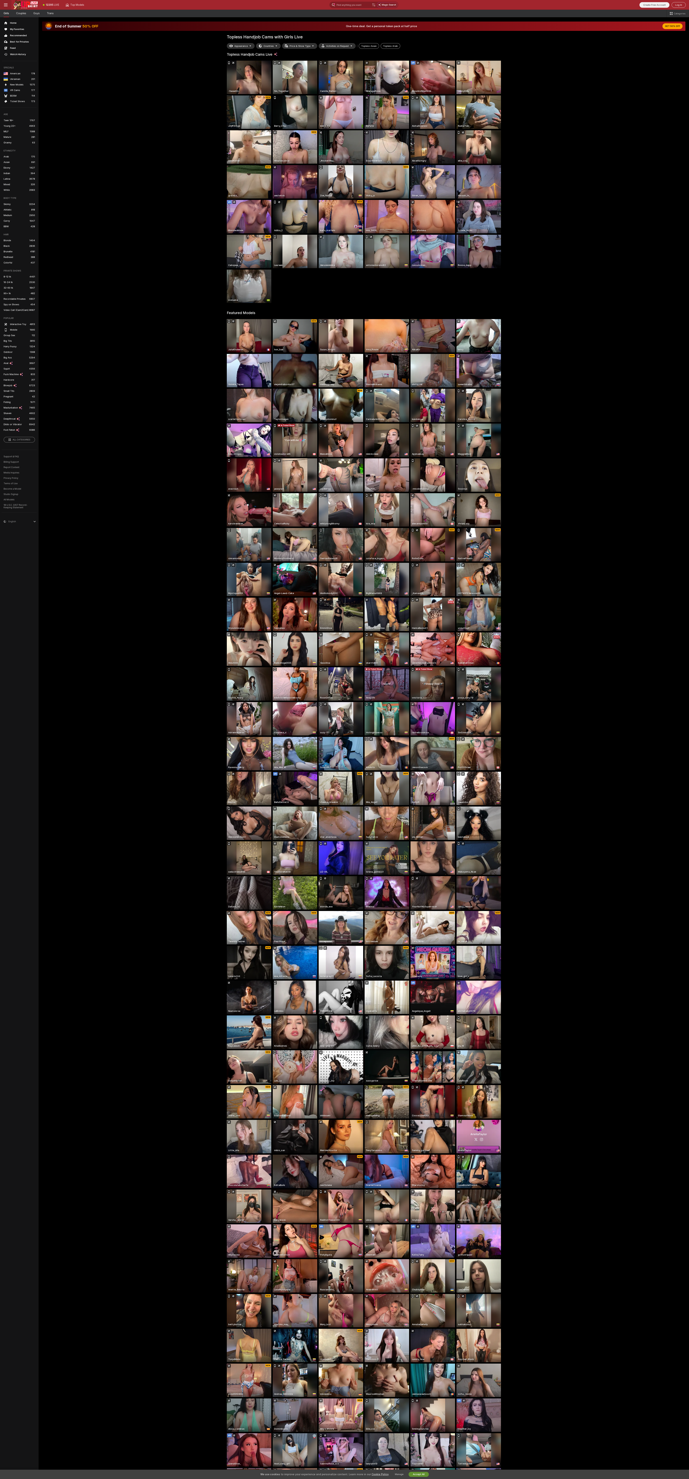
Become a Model (12, 489)
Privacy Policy (11, 478)
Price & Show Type (300, 46)
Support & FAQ (11, 456)
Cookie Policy (380, 1474)
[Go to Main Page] (25, 5)
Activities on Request (337, 46)
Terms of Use (11, 483)
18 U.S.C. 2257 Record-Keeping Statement (15, 506)
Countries (269, 46)
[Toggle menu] (5, 5)
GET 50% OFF (672, 26)
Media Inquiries (11, 472)
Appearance (241, 46)
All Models (9, 499)
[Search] (373, 4)
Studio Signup (11, 494)
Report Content (11, 467)
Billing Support (11, 462)
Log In (678, 5)
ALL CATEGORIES (21, 439)
